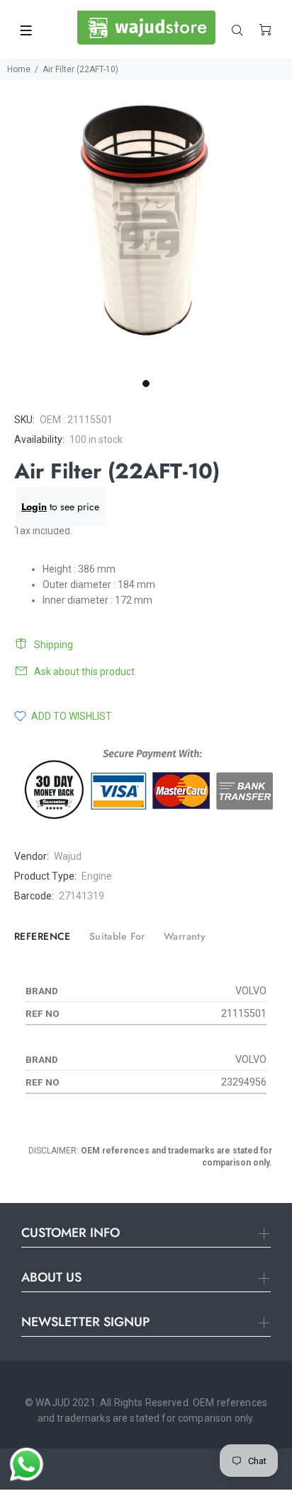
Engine (97, 876)
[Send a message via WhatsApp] (26, 1464)
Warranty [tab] (185, 936)
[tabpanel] (146, 226)
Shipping (53, 644)
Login (34, 507)
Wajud (68, 856)
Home (18, 69)
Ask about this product (84, 671)
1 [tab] (146, 383)
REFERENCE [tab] (42, 936)
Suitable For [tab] (117, 936)
